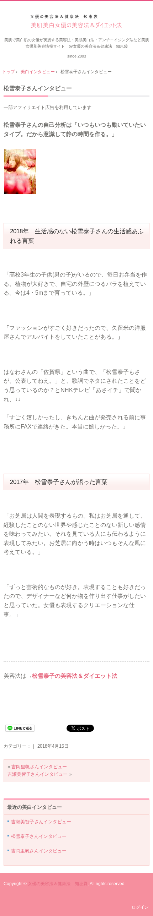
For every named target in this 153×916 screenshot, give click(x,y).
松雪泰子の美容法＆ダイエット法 (74, 676)
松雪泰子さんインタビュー (38, 88)
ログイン (140, 907)
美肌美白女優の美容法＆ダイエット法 (77, 22)
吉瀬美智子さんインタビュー (37, 774)
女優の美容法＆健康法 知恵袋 (58, 883)
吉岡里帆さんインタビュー (39, 766)
